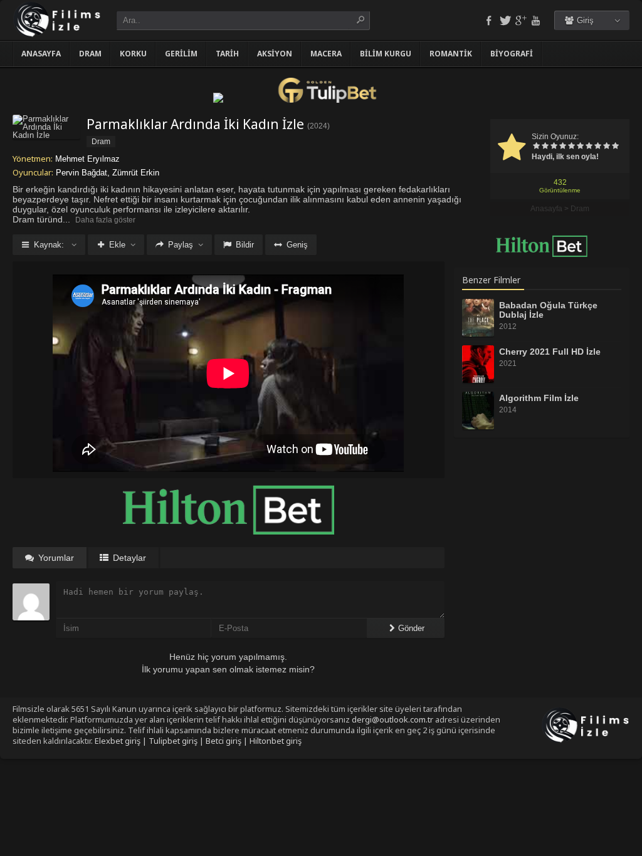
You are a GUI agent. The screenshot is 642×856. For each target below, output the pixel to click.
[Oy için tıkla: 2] (544, 146)
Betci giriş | (228, 740)
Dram (90, 53)
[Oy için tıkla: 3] (553, 146)
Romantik (450, 53)
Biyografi (511, 53)
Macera (326, 53)
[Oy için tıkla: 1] (536, 146)
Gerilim (181, 53)
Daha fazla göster (105, 220)
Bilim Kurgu (385, 53)
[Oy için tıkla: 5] (571, 146)
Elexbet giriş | (122, 740)
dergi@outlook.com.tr (392, 719)
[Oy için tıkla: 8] (597, 146)
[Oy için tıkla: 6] (580, 146)
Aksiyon (274, 53)
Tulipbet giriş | (177, 740)
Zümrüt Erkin (135, 172)
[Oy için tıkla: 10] (615, 146)
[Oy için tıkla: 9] (606, 146)
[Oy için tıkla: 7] (588, 146)
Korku (133, 53)
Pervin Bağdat (81, 172)
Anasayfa (41, 53)
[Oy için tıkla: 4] (562, 146)
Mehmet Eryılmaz (87, 159)
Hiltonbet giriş (276, 740)
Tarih (227, 53)
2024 (318, 126)
